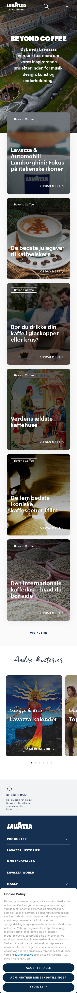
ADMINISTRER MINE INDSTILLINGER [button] (38, 977)
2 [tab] (36, 763)
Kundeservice (17, 795)
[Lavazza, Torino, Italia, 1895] (16, 6)
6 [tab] (52, 763)
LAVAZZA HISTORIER (23, 850)
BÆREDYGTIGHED (21, 861)
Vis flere (38, 632)
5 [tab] (48, 763)
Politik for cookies (22, 954)
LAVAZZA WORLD (20, 872)
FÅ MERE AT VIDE (38, 749)
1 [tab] (32, 763)
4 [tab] (44, 763)
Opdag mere (50, 186)
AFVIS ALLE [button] (38, 987)
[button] (46, 6)
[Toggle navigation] (67, 6)
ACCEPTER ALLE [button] (38, 967)
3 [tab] (40, 763)
